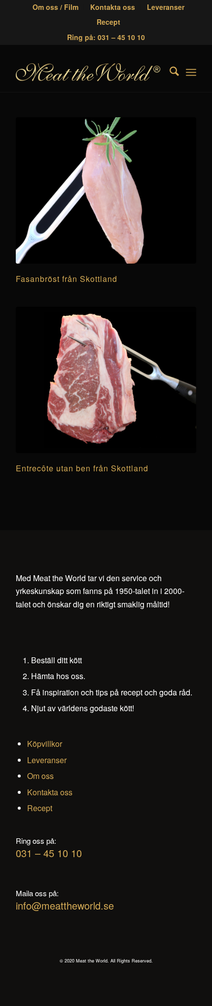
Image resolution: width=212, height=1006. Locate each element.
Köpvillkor (44, 743)
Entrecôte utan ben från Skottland (82, 468)
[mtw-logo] (88, 72)
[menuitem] (56, 7)
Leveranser (47, 760)
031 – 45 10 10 (49, 853)
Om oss (40, 775)
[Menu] (191, 72)
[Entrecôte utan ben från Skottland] (106, 380)
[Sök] (169, 72)
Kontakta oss (49, 792)
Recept (108, 22)
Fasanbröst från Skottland (66, 278)
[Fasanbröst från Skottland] (106, 190)
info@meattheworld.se (65, 905)
